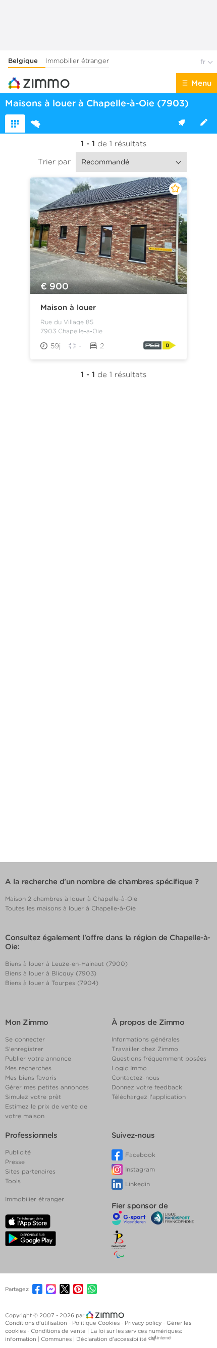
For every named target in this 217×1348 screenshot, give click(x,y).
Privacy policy (144, 1322)
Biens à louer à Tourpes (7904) (51, 983)
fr (203, 62)
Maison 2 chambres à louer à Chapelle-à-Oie (71, 898)
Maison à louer (68, 307)
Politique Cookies (96, 1322)
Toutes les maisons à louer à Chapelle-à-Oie (70, 908)
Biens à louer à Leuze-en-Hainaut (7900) (66, 963)
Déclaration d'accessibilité (111, 1338)
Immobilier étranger (77, 61)
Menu (201, 83)
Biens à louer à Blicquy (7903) (50, 973)
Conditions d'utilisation (37, 1322)
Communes (57, 1338)
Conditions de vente (59, 1330)
